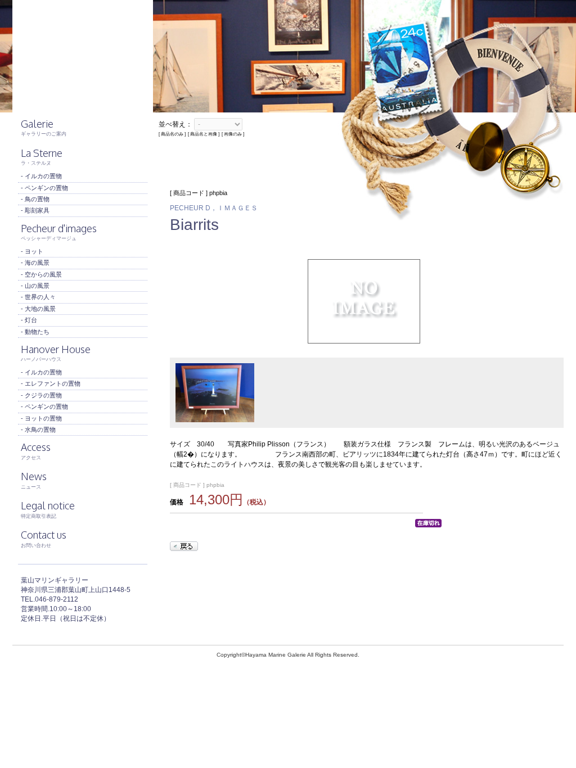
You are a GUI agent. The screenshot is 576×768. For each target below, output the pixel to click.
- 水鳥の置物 (38, 429)
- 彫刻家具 (35, 210)
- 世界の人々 (38, 296)
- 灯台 (29, 320)
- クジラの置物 (41, 395)
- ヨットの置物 (41, 418)
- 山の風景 (35, 285)
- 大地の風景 (38, 308)
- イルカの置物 (41, 176)
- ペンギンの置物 (44, 187)
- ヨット (32, 251)
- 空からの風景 (41, 274)
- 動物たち (35, 331)
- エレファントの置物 (50, 383)
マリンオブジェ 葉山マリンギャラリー (82, 56)
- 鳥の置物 (35, 199)
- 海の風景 (35, 262)
